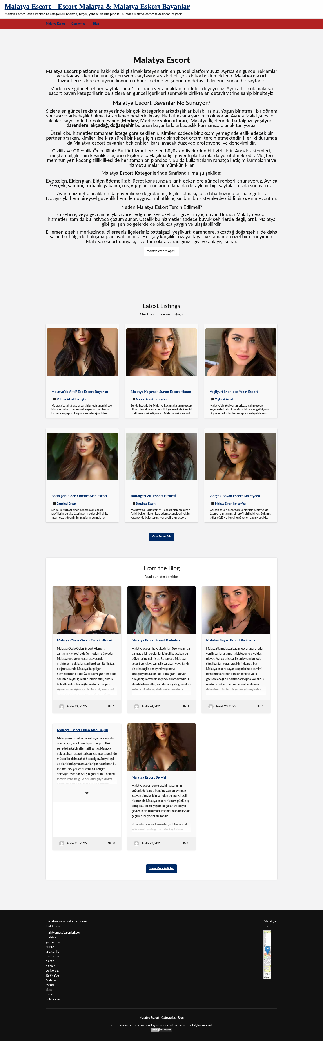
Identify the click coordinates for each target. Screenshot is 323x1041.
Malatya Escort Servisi (149, 777)
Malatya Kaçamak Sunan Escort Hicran (161, 392)
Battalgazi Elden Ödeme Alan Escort (79, 496)
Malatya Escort (55, 23)
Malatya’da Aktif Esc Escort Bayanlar (79, 392)
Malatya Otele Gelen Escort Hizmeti (85, 640)
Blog (96, 23)
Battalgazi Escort (66, 503)
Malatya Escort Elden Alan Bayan (82, 730)
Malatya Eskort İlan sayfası (72, 399)
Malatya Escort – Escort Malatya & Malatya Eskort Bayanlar (97, 6)
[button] (267, 950)
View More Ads (161, 536)
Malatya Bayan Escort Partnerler (231, 640)
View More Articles (161, 868)
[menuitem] (55, 23)
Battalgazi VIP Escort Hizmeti (153, 496)
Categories (78, 23)
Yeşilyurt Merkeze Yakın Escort (234, 392)
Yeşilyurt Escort (224, 399)
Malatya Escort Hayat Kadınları (156, 640)
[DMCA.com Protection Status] (161, 1029)
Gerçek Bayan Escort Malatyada (235, 496)
